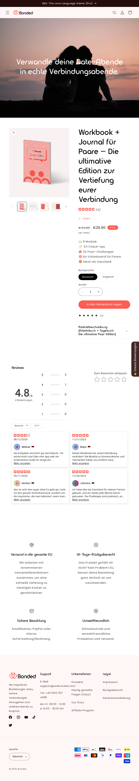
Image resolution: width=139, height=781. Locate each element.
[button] (7, 12)
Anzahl (82, 284)
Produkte (77, 682)
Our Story (78, 702)
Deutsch (88, 277)
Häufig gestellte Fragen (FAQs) (82, 692)
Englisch (110, 277)
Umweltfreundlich (96, 621)
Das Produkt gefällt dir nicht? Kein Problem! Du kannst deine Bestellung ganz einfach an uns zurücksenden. (96, 573)
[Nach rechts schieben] (66, 206)
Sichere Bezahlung (31, 621)
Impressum (110, 682)
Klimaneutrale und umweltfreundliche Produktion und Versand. (95, 634)
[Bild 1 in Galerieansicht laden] (22, 206)
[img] (86, 210)
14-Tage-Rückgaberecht (96, 555)
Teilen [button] (86, 218)
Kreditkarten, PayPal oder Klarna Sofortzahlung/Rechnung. (31, 634)
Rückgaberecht (113, 690)
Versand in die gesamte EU (31, 555)
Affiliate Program (83, 710)
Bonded (22, 769)
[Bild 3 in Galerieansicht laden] (44, 206)
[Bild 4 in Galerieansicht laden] (56, 206)
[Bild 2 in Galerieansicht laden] (33, 206)
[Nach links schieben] (12, 206)
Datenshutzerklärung (116, 698)
